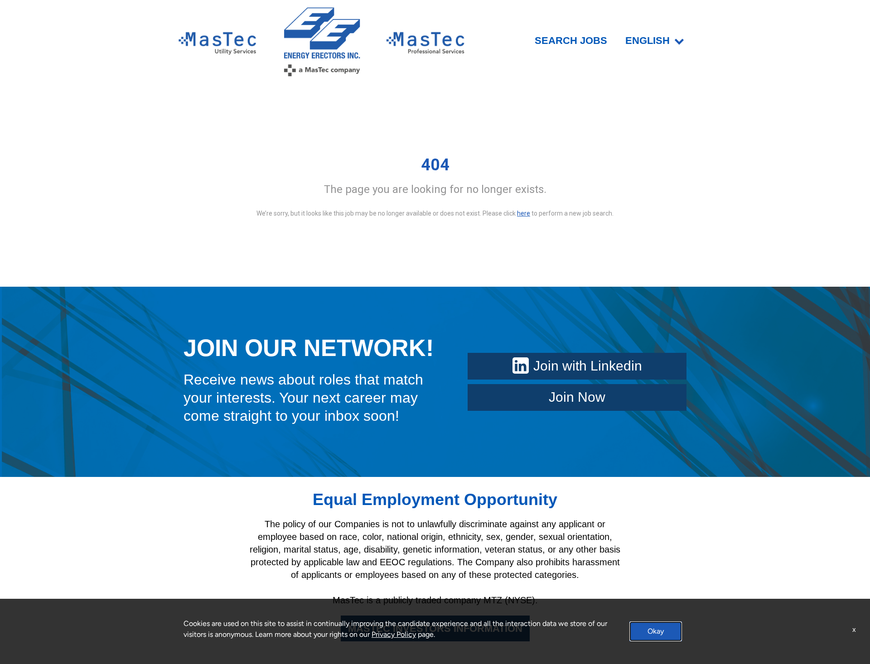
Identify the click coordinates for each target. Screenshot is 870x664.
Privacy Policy (394, 634)
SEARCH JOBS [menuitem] (571, 40)
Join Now (577, 397)
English (647, 40)
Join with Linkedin (587, 365)
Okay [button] (656, 631)
